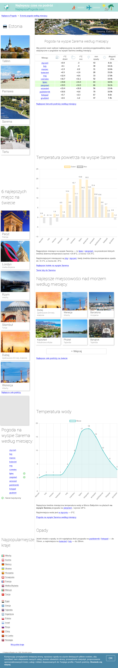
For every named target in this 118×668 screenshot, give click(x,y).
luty (44, 66)
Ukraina (8, 568)
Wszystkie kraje (17, 645)
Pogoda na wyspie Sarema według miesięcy (56, 517)
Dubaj (40, 310)
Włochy (5, 297)
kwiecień (45, 72)
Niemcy (8, 564)
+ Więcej (76, 351)
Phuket (67, 339)
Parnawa (7, 91)
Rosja (7, 627)
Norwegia (9, 640)
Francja (5, 237)
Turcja (4, 328)
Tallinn (6, 61)
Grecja (8, 605)
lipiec (45, 82)
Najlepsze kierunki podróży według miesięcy (56, 104)
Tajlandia (9, 610)
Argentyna (9, 614)
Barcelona (95, 312)
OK (111, 658)
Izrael (7, 623)
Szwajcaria (9, 577)
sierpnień (45, 85)
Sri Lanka (9, 636)
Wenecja (68, 312)
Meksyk (8, 590)
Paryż (5, 234)
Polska (8, 618)
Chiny (7, 631)
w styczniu (63, 512)
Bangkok (94, 339)
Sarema (7, 121)
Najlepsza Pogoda (9, 16)
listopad (44, 95)
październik (45, 92)
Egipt (7, 601)
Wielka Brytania (8, 267)
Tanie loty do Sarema (46, 270)
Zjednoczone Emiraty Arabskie (14, 358)
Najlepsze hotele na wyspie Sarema (52, 265)
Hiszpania (9, 573)
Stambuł (7, 325)
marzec (44, 69)
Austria (8, 560)
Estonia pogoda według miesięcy (33, 16)
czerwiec (45, 79)
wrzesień (45, 88)
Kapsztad (42, 339)
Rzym (5, 294)
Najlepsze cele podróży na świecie (51, 358)
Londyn (7, 264)
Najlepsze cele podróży (11, 392)
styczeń (44, 63)
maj (44, 76)
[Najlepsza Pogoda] (59, 11)
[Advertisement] (76, 127)
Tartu (5, 152)
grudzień (45, 98)
